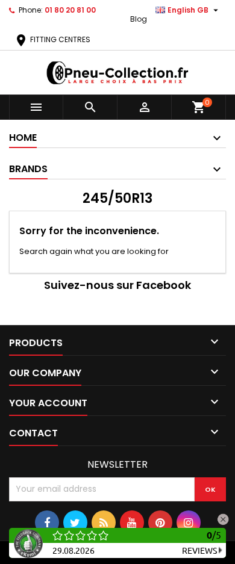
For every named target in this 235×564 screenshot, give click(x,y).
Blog (138, 19)
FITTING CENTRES (52, 39)
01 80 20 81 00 (70, 10)
